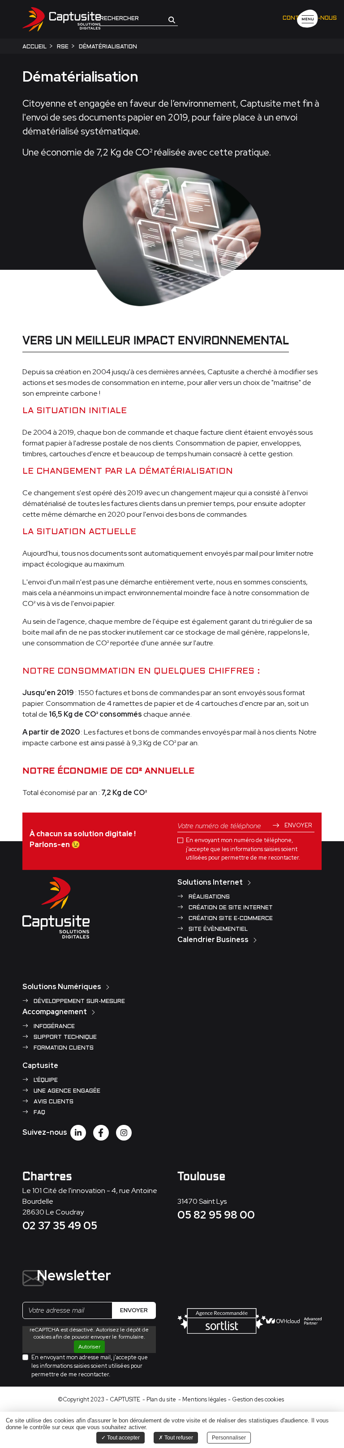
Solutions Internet (210, 882)
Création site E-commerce (230, 918)
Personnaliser (229, 1438)
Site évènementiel (217, 929)
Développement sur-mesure (78, 1001)
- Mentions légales (202, 1399)
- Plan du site (159, 1399)
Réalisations (208, 897)
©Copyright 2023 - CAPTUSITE (99, 1399)
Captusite (40, 1065)
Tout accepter (123, 1438)
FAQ (38, 1112)
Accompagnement (54, 1011)
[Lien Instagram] (124, 1133)
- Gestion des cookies (256, 1399)
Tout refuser (178, 1438)
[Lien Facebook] (101, 1133)
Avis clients (52, 1102)
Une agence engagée (66, 1091)
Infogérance (53, 1026)
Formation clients (63, 1048)
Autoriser (89, 1346)
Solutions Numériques (61, 986)
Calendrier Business (213, 939)
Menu (307, 19)
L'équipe (45, 1080)
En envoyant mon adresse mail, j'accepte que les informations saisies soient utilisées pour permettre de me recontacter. (89, 1365)
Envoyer (297, 825)
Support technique (64, 1037)
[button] (172, 19)
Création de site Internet (230, 908)
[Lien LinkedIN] (78, 1133)
